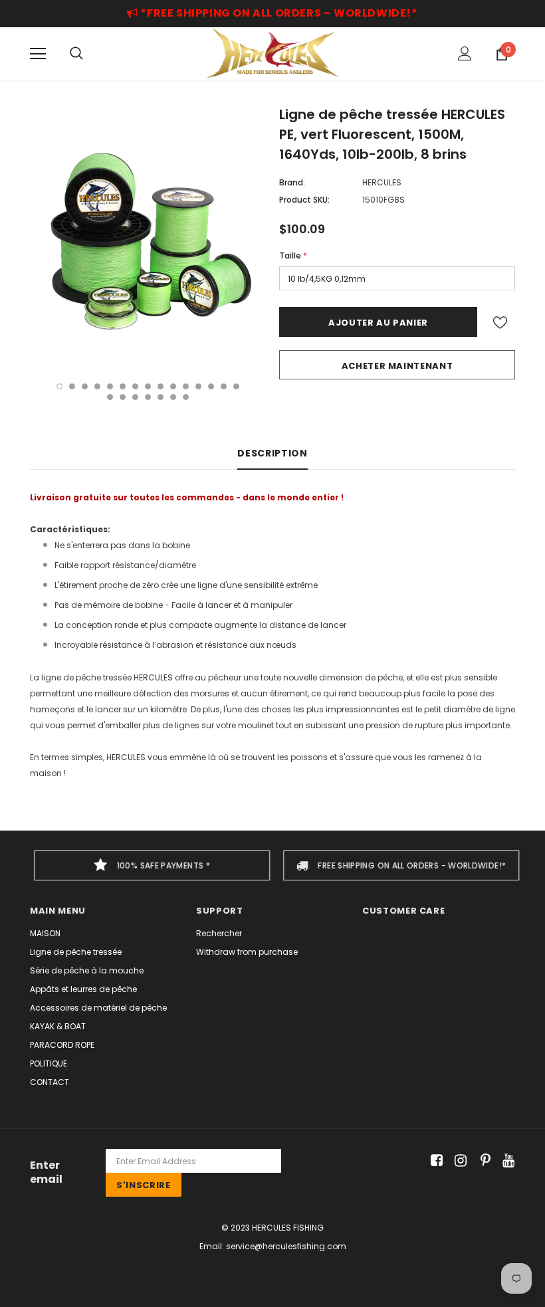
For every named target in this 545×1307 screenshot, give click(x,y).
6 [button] (123, 386)
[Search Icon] (76, 53)
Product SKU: (304, 199)
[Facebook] (434, 1161)
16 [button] (110, 397)
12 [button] (198, 386)
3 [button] (85, 386)
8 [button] (148, 386)
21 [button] (173, 397)
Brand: (292, 182)
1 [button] (59, 386)
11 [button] (186, 386)
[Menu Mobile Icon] (38, 54)
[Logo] (272, 53)
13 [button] (211, 386)
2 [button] (72, 386)
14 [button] (224, 386)
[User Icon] (465, 53)
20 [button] (161, 397)
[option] (148, 236)
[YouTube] (506, 1161)
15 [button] (236, 386)
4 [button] (97, 386)
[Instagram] (458, 1161)
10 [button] (173, 386)
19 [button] (148, 397)
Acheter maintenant (397, 365)
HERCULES (381, 182)
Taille (293, 255)
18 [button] (135, 397)
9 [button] (161, 386)
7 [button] (135, 386)
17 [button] (123, 397)
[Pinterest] (482, 1161)
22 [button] (186, 397)
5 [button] (110, 386)
